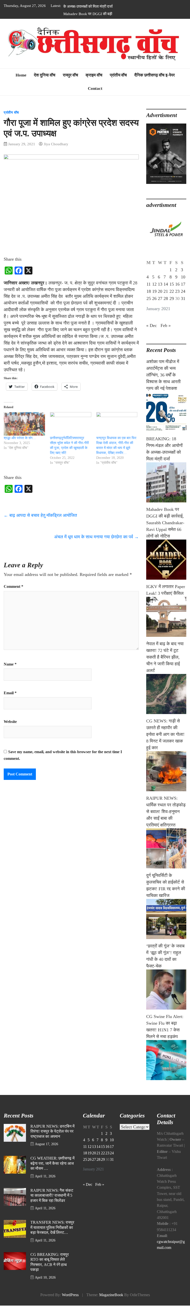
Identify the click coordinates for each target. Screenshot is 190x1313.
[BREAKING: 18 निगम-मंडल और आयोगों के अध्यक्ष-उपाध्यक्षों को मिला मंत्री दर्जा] (166, 490)
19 (154, 298)
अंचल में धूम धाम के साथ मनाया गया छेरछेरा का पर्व (96, 544)
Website (10, 729)
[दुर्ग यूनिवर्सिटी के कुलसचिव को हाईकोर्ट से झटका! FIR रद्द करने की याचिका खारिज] (166, 926)
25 (148, 305)
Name (10, 672)
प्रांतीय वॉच (118, 82)
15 (171, 291)
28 (166, 305)
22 (171, 298)
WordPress (70, 1302)
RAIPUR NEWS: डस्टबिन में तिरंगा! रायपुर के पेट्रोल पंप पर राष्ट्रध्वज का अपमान (52, 1139)
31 (183, 305)
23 (177, 298)
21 (166, 298)
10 (183, 284)
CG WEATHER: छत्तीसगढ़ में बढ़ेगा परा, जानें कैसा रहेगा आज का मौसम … (52, 1171)
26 (154, 305)
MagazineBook (111, 1302)
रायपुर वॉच (70, 82)
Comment (13, 594)
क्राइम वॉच (94, 82)
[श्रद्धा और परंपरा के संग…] (24, 431)
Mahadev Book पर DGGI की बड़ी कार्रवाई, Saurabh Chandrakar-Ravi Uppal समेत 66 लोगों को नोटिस (89, 13)
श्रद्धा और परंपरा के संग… (20, 445)
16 (177, 291)
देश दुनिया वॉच (44, 82)
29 (171, 305)
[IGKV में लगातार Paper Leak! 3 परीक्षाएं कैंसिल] (166, 624)
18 (148, 298)
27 (160, 305)
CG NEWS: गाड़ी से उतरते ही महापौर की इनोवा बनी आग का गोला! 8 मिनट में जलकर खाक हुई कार (165, 742)
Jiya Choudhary (56, 151)
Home (21, 82)
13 (160, 291)
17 (183, 291)
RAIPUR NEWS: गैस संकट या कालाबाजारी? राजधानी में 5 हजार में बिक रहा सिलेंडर (51, 1203)
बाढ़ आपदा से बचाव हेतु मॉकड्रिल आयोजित (40, 522)
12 (154, 291)
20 (160, 298)
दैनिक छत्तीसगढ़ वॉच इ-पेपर (154, 82)
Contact (95, 96)
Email (10, 700)
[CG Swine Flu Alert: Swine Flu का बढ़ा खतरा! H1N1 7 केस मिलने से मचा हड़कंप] (166, 1067)
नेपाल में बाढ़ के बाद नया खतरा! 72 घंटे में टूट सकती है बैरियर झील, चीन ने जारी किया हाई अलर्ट (165, 664)
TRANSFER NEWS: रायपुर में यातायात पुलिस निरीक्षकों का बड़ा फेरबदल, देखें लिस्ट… (52, 1235)
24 (183, 298)
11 (148, 291)
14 (166, 291)
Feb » (166, 332)
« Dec (151, 332)
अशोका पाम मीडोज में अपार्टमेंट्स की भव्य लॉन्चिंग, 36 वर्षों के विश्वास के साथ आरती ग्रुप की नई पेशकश (163, 382)
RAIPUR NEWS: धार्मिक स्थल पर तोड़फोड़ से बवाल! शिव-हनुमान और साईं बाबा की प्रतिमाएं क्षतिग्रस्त (166, 819)
